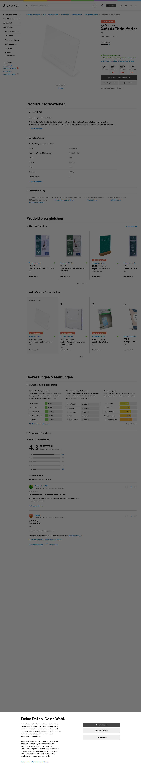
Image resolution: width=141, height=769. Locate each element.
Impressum (25, 762)
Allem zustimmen (101, 725)
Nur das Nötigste (101, 730)
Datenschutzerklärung (40, 762)
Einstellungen (102, 737)
